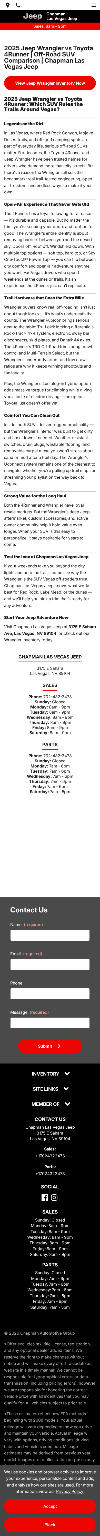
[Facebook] (45, 1197)
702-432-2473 (57, 696)
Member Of (46, 1104)
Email (26, 953)
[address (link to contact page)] (8, 5)
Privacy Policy (70, 1491)
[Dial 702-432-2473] (18, 5)
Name (26, 924)
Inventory (46, 1074)
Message (29, 1012)
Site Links (46, 1089)
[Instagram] (54, 1197)
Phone (16, 983)
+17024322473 (50, 1155)
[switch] (94, 5)
